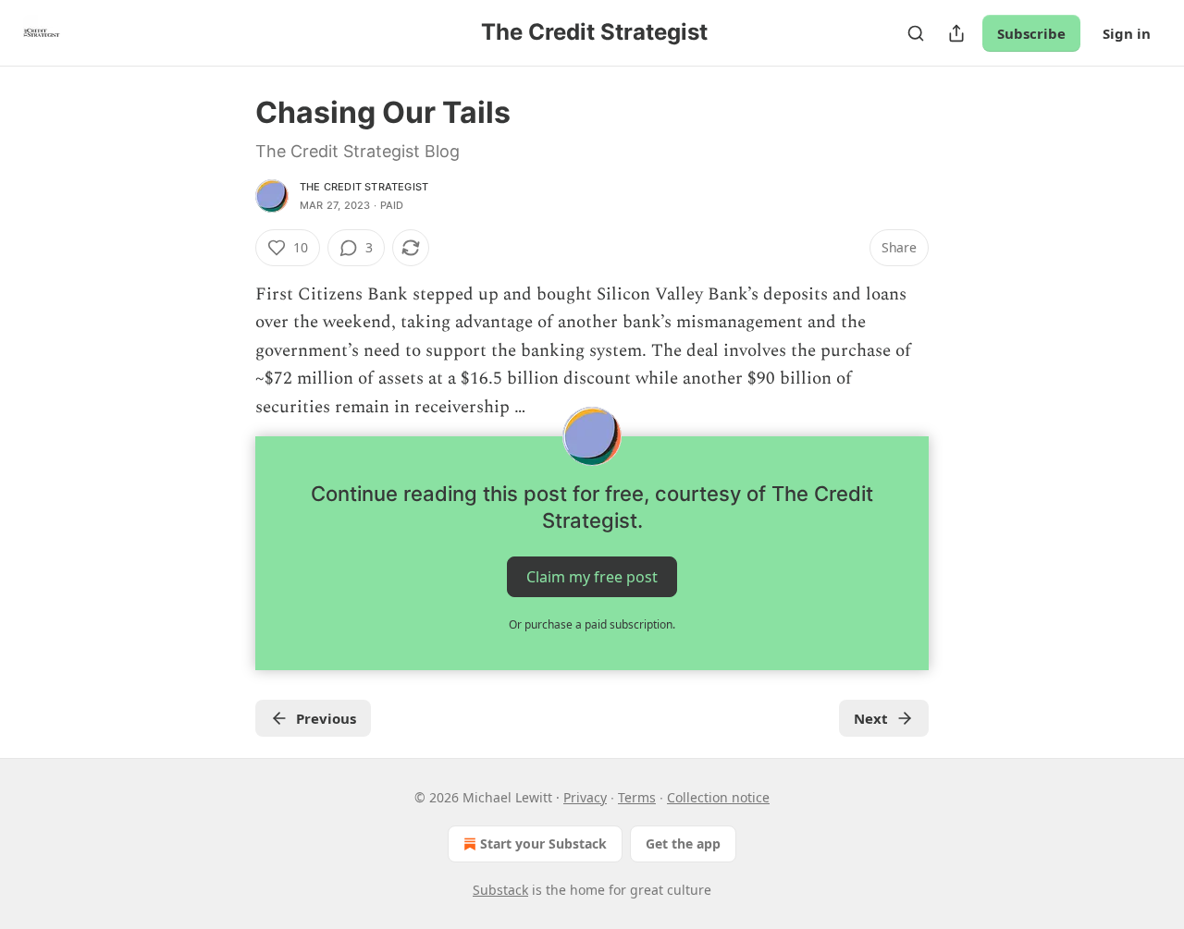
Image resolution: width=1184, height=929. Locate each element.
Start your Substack (543, 843)
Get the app (683, 843)
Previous (326, 718)
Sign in (1127, 33)
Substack (500, 889)
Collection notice (718, 797)
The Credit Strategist (364, 186)
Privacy (585, 797)
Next (871, 718)
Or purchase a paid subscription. (592, 624)
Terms (637, 797)
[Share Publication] (956, 33)
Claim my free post (592, 577)
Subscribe (1031, 33)
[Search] (915, 33)
